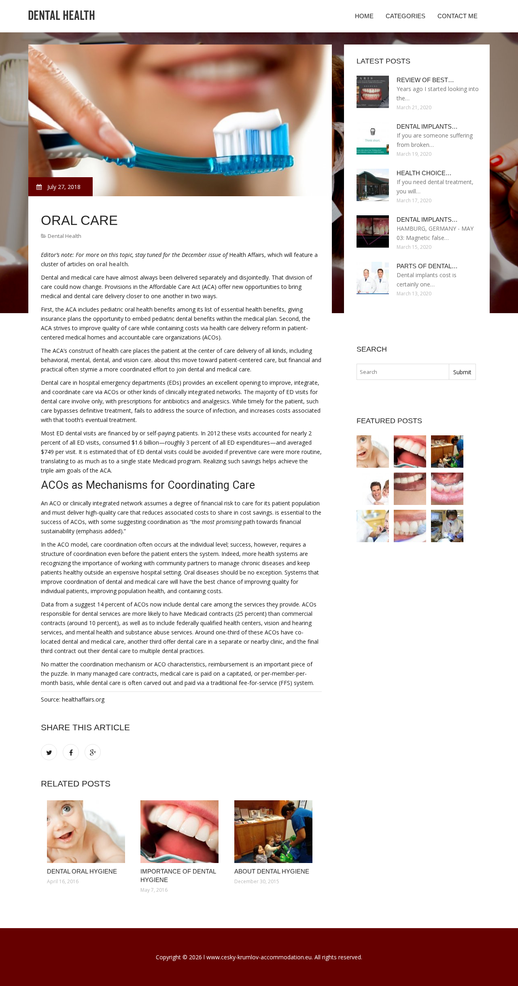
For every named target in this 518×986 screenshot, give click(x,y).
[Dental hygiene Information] (447, 526)
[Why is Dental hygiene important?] (373, 489)
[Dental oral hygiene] (87, 831)
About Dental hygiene (271, 871)
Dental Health (64, 236)
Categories (405, 16)
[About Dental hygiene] (275, 831)
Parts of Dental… (427, 266)
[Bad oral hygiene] (447, 489)
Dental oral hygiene (82, 871)
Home (364, 16)
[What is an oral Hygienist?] (373, 526)
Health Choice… (424, 173)
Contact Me (457, 16)
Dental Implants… (427, 126)
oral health (112, 264)
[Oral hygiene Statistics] (410, 526)
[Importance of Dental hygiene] (181, 831)
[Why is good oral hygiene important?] (410, 489)
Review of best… (425, 79)
